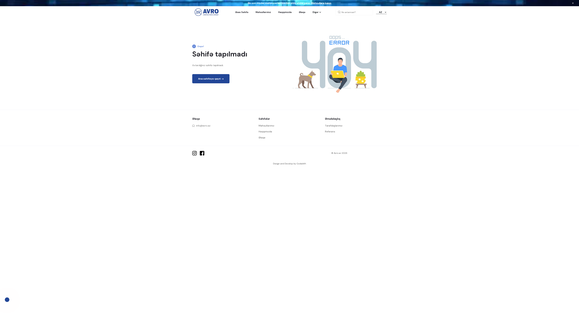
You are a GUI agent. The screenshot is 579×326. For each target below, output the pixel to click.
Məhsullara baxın (321, 3)
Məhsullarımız (263, 12)
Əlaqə (302, 12)
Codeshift (301, 163)
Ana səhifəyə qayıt (209, 78)
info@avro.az (203, 125)
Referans (330, 131)
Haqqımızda (285, 12)
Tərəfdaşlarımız (333, 125)
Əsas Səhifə (241, 12)
